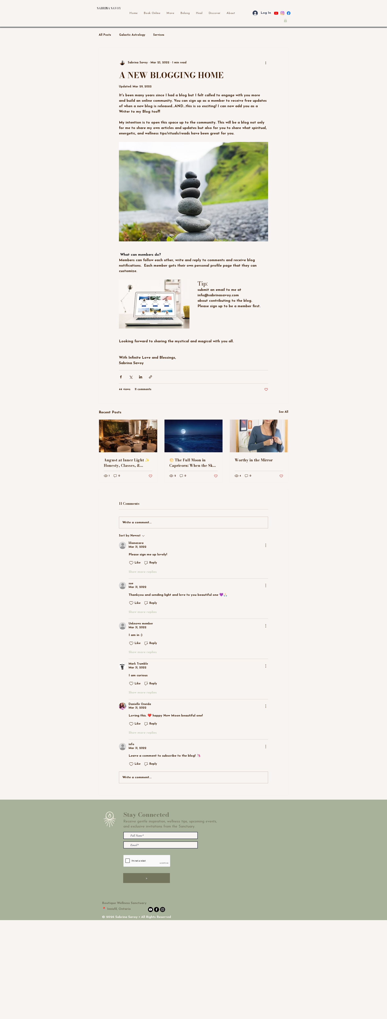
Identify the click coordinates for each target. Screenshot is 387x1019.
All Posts (105, 35)
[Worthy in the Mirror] (259, 436)
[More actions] (265, 62)
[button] (285, 20)
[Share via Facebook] (121, 377)
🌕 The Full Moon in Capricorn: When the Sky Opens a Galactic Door (192, 462)
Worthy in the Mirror (254, 460)
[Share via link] (150, 377)
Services (158, 35)
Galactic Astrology (132, 35)
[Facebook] (288, 13)
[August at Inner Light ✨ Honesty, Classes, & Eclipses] (128, 436)
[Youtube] (276, 13)
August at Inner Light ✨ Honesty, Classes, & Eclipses (126, 462)
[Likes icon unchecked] (131, 562)
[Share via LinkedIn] (141, 377)
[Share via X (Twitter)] (131, 377)
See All (283, 412)
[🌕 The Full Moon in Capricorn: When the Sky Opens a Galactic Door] (193, 436)
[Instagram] (282, 13)
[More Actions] (265, 545)
